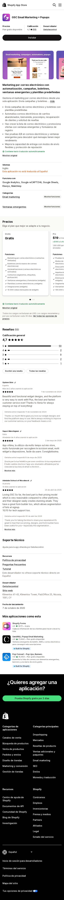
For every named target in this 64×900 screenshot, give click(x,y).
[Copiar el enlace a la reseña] (15, 382)
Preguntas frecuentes (14, 564)
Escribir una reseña (14, 371)
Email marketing (11, 197)
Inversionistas (40, 808)
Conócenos (39, 797)
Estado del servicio (43, 837)
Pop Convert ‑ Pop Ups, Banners (27, 654)
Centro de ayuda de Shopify (13, 799)
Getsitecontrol (50, 29)
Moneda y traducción (44, 777)
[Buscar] (54, 5)
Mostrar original (9, 155)
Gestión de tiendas (12, 771)
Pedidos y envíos (11, 754)
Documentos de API (13, 806)
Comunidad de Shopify (14, 811)
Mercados (38, 740)
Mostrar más (10, 470)
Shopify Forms (19, 623)
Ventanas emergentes (14, 207)
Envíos (36, 771)
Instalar (32, 37)
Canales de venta (11, 737)
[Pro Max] (33, 299)
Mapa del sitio (10, 883)
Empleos (37, 803)
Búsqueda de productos (15, 743)
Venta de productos (13, 749)
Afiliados (37, 825)
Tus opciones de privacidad (17, 891)
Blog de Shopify (10, 817)
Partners (37, 820)
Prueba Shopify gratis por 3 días (32, 698)
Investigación (9, 823)
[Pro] (32, 299)
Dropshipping (40, 734)
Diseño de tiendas (12, 760)
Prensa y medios (42, 814)
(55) (34, 29)
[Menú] (60, 5)
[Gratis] (30, 299)
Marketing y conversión (15, 766)
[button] (32, 627)
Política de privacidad (14, 560)
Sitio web (7, 590)
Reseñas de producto (44, 746)
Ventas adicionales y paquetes (44, 753)
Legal (36, 831)
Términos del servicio (14, 868)
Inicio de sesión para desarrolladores (22, 861)
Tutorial (6, 569)
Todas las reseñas (37, 371)
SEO (35, 766)
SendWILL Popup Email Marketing (27, 636)
